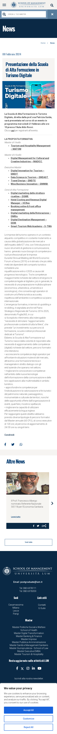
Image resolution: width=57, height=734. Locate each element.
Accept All (28, 710)
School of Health (28, 630)
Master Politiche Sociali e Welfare (28, 627)
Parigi (16, 613)
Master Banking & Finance (29, 636)
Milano (16, 607)
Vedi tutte (28, 542)
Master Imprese (29, 639)
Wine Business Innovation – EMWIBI (29, 184)
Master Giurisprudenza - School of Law (29, 648)
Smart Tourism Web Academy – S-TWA (31, 226)
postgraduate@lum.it (31, 582)
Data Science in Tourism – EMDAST (30, 177)
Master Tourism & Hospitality (28, 654)
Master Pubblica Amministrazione (29, 642)
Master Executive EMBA (29, 651)
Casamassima (15, 604)
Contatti (42, 605)
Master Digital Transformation (29, 633)
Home (43, 43)
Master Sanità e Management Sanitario (29, 645)
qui (12, 130)
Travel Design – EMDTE (23, 180)
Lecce (16, 610)
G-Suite (41, 608)
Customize (28, 718)
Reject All (28, 727)
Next (52, 503)
